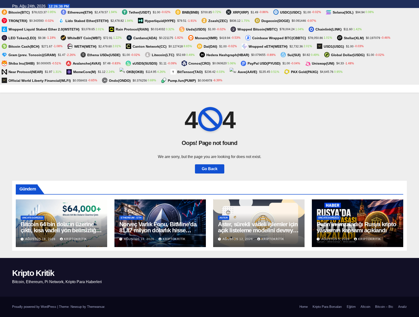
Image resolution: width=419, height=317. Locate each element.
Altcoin (365, 307)
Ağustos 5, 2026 (336, 239)
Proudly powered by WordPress (34, 307)
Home (303, 307)
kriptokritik (75, 239)
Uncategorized (32, 217)
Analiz (402, 307)
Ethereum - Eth (131, 217)
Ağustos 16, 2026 (139, 239)
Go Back (210, 169)
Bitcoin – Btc (384, 307)
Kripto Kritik (33, 273)
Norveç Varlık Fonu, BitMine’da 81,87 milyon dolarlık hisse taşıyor (157, 230)
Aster (223, 217)
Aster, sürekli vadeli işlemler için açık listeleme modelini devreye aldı (258, 230)
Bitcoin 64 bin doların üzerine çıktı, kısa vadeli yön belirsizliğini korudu (61, 230)
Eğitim (351, 307)
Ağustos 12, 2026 (238, 239)
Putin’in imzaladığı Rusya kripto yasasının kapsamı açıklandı (356, 227)
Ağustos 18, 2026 (40, 239)
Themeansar (95, 307)
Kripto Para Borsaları (327, 307)
